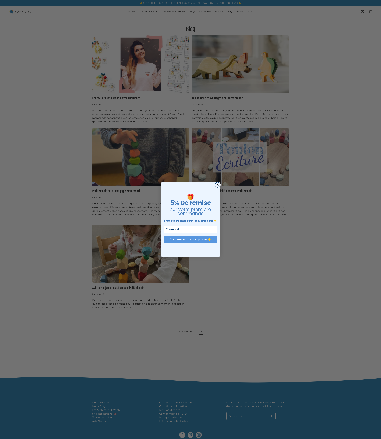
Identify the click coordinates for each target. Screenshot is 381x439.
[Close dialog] (217, 184)
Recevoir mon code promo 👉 (191, 239)
